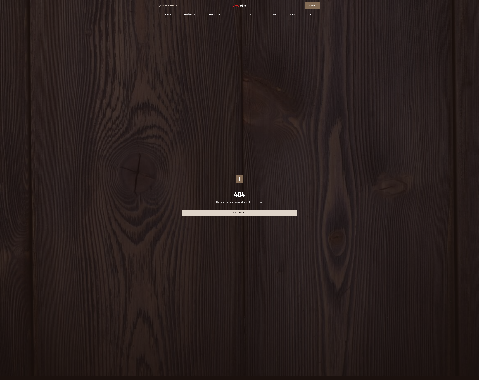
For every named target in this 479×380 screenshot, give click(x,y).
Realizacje (292, 14)
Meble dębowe (214, 14)
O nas (273, 14)
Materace (254, 14)
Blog (312, 14)
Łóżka (235, 14)
